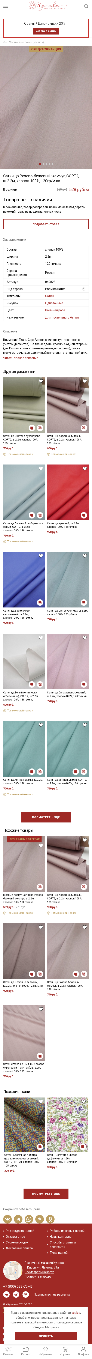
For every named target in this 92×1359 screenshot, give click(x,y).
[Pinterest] (39, 1219)
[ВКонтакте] (7, 1219)
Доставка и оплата (19, 1248)
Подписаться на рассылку (52, 1294)
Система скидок (17, 1242)
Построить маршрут (39, 1276)
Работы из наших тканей (67, 1231)
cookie (75, 1312)
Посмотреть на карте (39, 1272)
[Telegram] (18, 1219)
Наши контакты (60, 1236)
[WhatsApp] (29, 1219)
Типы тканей (59, 1252)
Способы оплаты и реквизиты (63, 1245)
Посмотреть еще (46, 817)
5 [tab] (52, 164)
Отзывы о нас (15, 1236)
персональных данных (47, 1317)
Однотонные (54, 303)
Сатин (49, 296)
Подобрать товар (46, 224)
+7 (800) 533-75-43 (18, 1286)
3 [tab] (46, 164)
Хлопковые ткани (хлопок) (26, 42)
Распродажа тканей (20, 1231)
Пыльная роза (55, 310)
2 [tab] (43, 164)
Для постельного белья (62, 317)
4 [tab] (49, 164)
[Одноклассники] (50, 1219)
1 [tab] (40, 164)
